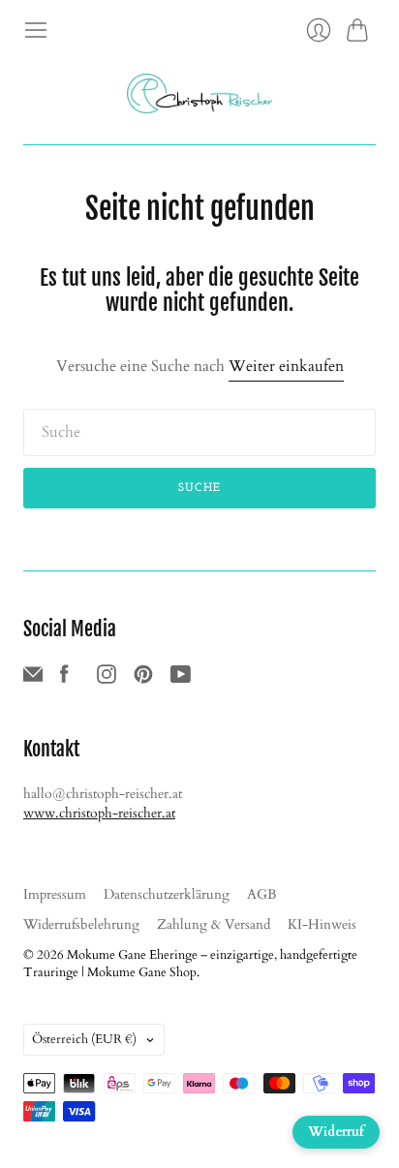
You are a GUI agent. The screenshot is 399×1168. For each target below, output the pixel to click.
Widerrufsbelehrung (81, 924)
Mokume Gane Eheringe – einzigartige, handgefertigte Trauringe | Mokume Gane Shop (190, 963)
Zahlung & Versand (213, 924)
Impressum (54, 894)
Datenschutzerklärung (167, 894)
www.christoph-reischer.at (99, 813)
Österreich (84, 1039)
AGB (262, 894)
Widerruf (336, 1131)
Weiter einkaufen (286, 366)
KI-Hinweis (322, 924)
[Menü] (35, 30)
